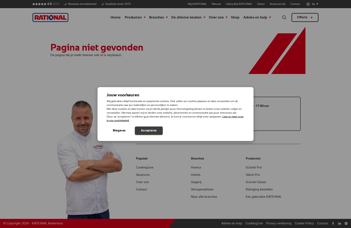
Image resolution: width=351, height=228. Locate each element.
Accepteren (149, 130)
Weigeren (119, 130)
